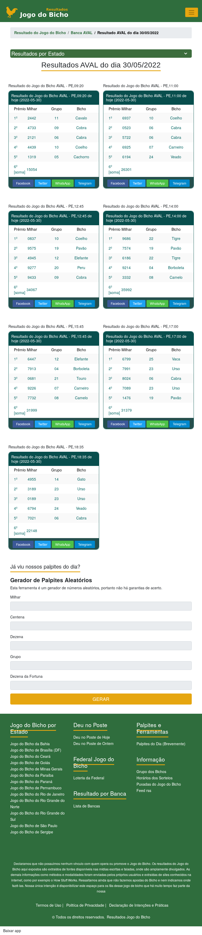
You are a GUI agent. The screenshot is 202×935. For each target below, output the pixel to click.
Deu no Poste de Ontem (93, 743)
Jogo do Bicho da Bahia (30, 743)
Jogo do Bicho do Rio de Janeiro (37, 794)
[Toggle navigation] (191, 12)
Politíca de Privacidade (85, 905)
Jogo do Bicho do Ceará (30, 756)
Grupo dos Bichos (151, 771)
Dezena (16, 636)
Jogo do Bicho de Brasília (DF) (35, 750)
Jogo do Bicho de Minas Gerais (36, 768)
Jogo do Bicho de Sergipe (31, 831)
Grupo (15, 656)
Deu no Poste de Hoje (91, 737)
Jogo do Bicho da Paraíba (31, 775)
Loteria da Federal (88, 777)
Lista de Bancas (86, 805)
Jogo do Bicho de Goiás (30, 762)
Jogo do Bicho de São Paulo (33, 825)
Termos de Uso (48, 905)
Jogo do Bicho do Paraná (31, 781)
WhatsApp (62, 183)
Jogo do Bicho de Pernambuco (36, 787)
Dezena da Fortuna (26, 676)
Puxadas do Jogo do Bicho (159, 784)
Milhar (15, 597)
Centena (17, 616)
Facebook (23, 183)
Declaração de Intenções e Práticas (138, 905)
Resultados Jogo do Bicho (128, 917)
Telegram (85, 183)
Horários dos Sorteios (155, 777)
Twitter (42, 183)
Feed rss (144, 790)
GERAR (101, 699)
